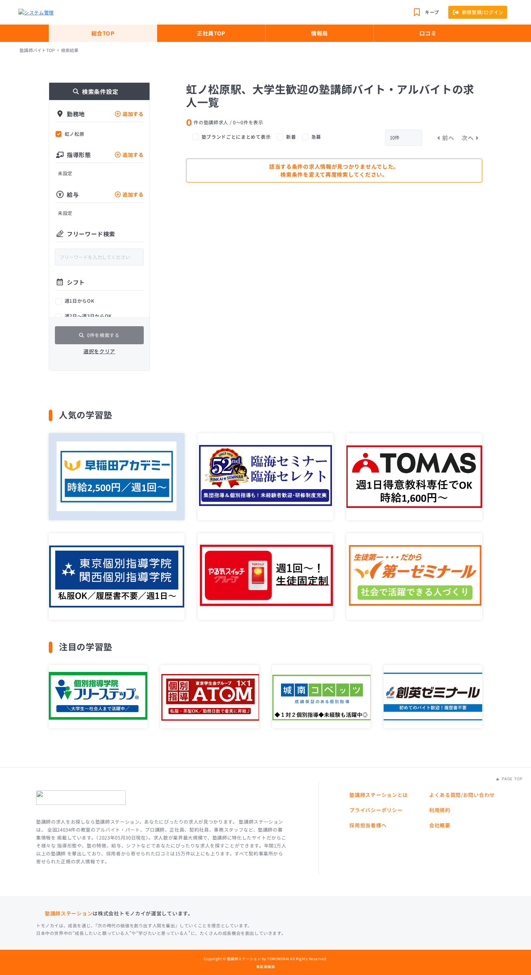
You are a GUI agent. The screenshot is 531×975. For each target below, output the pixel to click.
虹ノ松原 (75, 134)
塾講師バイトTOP (37, 50)
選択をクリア (99, 351)
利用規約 (439, 810)
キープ (432, 12)
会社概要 (439, 825)
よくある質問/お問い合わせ (462, 794)
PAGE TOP (511, 778)
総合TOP (103, 33)
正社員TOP (211, 33)
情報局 (319, 33)
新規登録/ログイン (483, 12)
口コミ (427, 33)
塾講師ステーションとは (378, 794)
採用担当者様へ (368, 825)
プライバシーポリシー (375, 810)
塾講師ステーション (68, 913)
